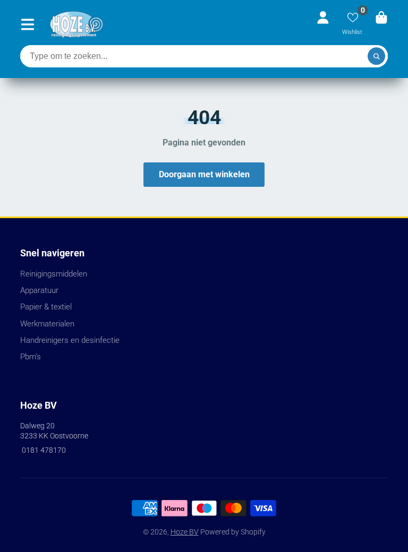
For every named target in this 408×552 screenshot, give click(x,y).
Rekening (323, 24)
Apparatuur (39, 290)
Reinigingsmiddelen (53, 274)
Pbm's (30, 356)
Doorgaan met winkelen (204, 174)
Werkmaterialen (47, 324)
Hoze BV (185, 532)
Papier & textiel (46, 307)
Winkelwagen (381, 24)
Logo (76, 24)
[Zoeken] (377, 56)
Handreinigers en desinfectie (70, 340)
